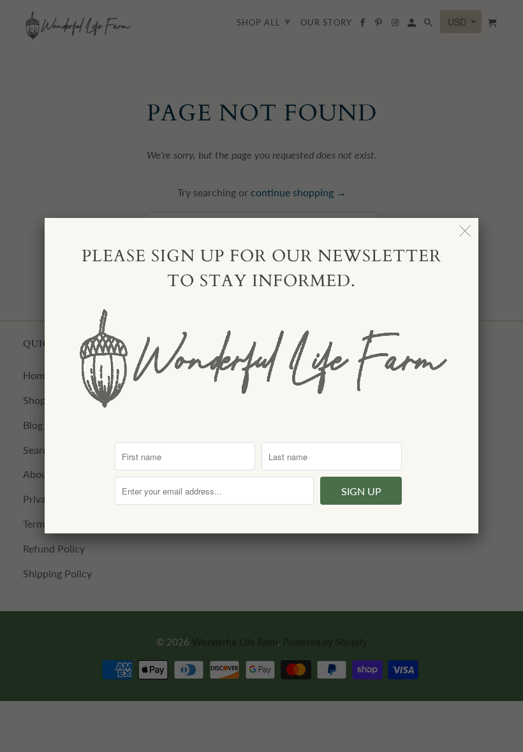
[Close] (465, 231)
